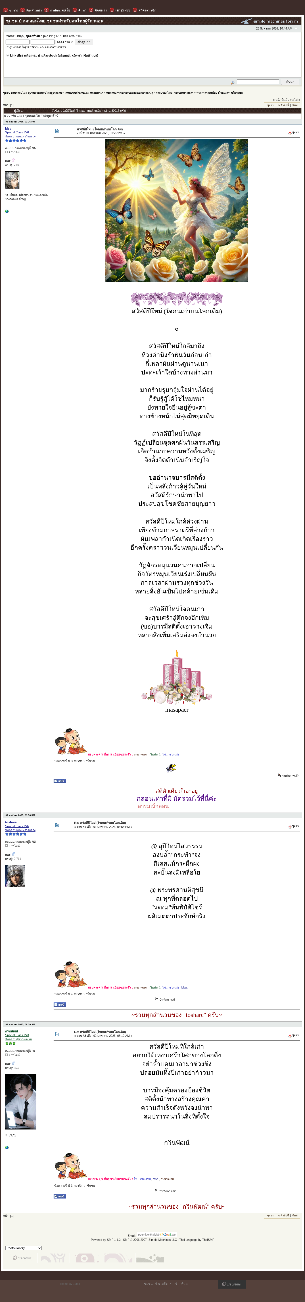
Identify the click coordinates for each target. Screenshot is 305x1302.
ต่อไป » (295, 99)
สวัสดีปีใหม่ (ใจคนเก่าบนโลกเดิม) (224, 92)
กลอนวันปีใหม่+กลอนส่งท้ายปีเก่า (175, 92)
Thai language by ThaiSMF (196, 1239)
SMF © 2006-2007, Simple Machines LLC (150, 1239)
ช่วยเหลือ (161, 1283)
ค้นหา (185, 1283)
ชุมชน (270, 105)
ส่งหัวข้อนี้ (283, 105)
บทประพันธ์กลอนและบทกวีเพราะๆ (84, 92)
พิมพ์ (295, 105)
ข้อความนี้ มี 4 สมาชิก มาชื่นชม (74, 994)
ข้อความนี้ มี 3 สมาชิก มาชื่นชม (74, 761)
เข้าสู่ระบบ (55, 36)
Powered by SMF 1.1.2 (106, 1239)
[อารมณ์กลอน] (7, 212)
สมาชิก (174, 1283)
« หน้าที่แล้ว (281, 99)
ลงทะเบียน (75, 36)
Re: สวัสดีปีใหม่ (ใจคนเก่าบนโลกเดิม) (100, 823)
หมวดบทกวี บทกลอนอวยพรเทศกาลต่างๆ (129, 92)
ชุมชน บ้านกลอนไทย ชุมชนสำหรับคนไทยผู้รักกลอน (32, 92)
